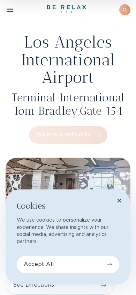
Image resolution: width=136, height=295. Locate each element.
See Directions (33, 285)
